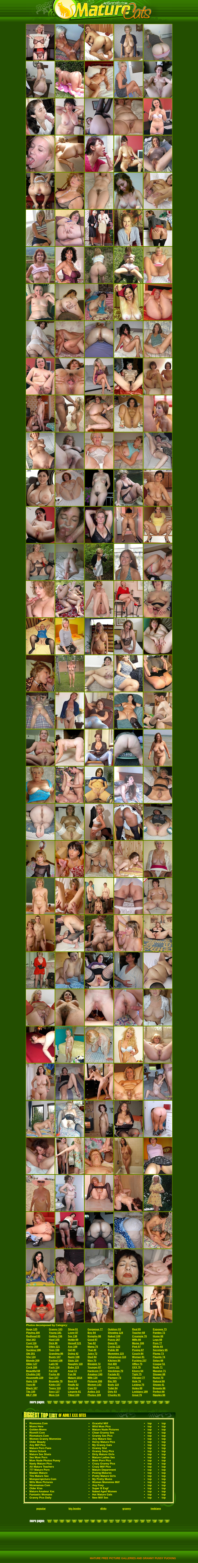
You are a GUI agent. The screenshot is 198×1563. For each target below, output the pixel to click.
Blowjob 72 (94, 1364)
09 (99, 1402)
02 (55, 1402)
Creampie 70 (139, 1336)
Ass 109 (72, 1346)
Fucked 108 (55, 1360)
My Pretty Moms (102, 1479)
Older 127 (31, 1364)
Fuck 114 (54, 1367)
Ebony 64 (137, 1371)
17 (148, 1402)
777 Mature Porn (39, 1469)
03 (61, 1402)
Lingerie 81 (74, 1391)
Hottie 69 (73, 1339)
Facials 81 (114, 1374)
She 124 (31, 1357)
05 (74, 1402)
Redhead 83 (33, 1336)
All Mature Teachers (41, 1466)
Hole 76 (136, 1381)
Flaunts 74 (159, 1357)
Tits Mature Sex (39, 1476)
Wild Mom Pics (101, 1426)
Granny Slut (99, 1448)
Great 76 (137, 1395)
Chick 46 (73, 1388)
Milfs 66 (136, 1339)
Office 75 (137, 1364)
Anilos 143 (94, 1391)
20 (167, 1402)
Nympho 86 (94, 1336)
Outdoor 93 (114, 1329)
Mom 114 (54, 1395)
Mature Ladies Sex (103, 1457)
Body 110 (113, 1384)
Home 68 (158, 1336)
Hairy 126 (31, 1381)
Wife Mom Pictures (41, 1482)
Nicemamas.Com (39, 1485)
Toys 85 (30, 1384)
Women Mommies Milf (106, 1482)
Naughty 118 (75, 1364)
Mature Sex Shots (40, 1454)
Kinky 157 (54, 1384)
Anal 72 (72, 1371)
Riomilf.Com (37, 1432)
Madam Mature (38, 1472)
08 (92, 1402)
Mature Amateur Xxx (41, 1491)
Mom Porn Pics (101, 1460)
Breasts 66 (159, 1388)
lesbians (156, 1508)
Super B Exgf (100, 1488)
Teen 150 (54, 1350)
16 (142, 1402)
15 (136, 1402)
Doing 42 (73, 1353)
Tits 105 (30, 1391)
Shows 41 (158, 1384)
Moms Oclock (37, 1451)
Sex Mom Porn (38, 1457)
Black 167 (32, 1388)
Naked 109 (114, 1336)
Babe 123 (73, 1367)
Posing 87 (138, 1350)
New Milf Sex (100, 1497)
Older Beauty (37, 1441)
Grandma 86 (56, 1353)
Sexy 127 (54, 1391)
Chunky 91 (114, 1395)
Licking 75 (138, 1384)
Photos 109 (94, 1395)
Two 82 (92, 1343)
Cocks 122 (114, 1346)
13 (123, 1402)
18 (154, 1402)
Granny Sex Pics (102, 1435)
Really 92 (73, 1384)
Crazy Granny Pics (103, 1463)
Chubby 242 (33, 1374)
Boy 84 (92, 1332)
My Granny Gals (102, 1445)
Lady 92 (53, 1364)
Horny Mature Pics (103, 1441)
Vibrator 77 (138, 1377)
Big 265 (112, 1381)
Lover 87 (73, 1332)
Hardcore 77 (95, 1371)
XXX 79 (136, 1367)
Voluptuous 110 (117, 1357)
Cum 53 (92, 1388)
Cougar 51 (159, 1364)
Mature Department (104, 1469)
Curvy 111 (113, 1367)
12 (117, 1402)
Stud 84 (92, 1357)
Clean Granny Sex (103, 1432)
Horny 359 (32, 1346)
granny (126, 1508)
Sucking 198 (33, 1350)
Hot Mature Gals (102, 1494)
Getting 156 (55, 1336)
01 (49, 1402)
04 (68, 1402)
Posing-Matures (102, 1472)
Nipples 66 (159, 1395)
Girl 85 (71, 1350)
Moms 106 (138, 1343)
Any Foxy (98, 1485)
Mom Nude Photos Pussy (44, 1460)
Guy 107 (53, 1377)
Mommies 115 (116, 1353)
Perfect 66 (159, 1391)
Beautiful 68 (33, 1371)
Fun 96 (72, 1374)
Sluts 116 (73, 1360)
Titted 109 (73, 1395)
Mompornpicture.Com (42, 1479)
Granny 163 (55, 1329)
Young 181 (55, 1332)
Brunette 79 (55, 1381)
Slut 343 (31, 1339)
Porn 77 (157, 1343)
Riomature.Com (39, 1435)
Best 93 (72, 1381)
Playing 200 (33, 1332)
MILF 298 (31, 1395)
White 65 (158, 1346)
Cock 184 (31, 1367)
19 (160, 1402)
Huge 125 (31, 1329)
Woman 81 (138, 1357)
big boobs (75, 1508)
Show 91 (73, 1329)
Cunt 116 (31, 1343)
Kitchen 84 (114, 1360)
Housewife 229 (34, 1377)
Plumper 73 (114, 1377)
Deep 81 (112, 1343)
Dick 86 (53, 1343)
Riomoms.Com (38, 1423)
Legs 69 (157, 1339)
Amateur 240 (95, 1374)
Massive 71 (159, 1371)
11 (111, 1402)
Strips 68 (158, 1360)
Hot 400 (112, 1364)
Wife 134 (92, 1377)
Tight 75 (137, 1374)
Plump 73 (158, 1353)
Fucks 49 (54, 1374)
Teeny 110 (55, 1388)
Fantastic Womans (40, 1494)
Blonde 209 (32, 1360)
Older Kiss (35, 1488)
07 (86, 1402)
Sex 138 (72, 1336)
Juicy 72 (92, 1353)
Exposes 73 (160, 1329)
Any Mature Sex (102, 1438)
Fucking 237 (139, 1360)
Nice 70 (92, 1360)
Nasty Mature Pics (40, 1463)
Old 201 (30, 1353)
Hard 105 (54, 1339)
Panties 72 (159, 1332)
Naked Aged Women (104, 1491)
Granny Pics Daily (40, 1497)
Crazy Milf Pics (101, 1466)
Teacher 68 (138, 1332)
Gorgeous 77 (95, 1329)
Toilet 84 (113, 1388)
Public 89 (113, 1350)
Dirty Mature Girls (103, 1454)
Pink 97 (136, 1346)
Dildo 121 (54, 1346)
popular (41, 1508)
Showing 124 (115, 1332)
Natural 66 (159, 1381)
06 (80, 1402)
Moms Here (36, 1426)
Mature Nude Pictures (105, 1429)
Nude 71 (158, 1367)
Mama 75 (93, 1346)
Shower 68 (159, 1374)
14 (130, 1402)
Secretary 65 (160, 1350)
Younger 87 (94, 1367)
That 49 (92, 1350)
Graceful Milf (100, 1423)
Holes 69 (137, 1388)
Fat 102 (53, 1371)
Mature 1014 (75, 1377)
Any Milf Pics (37, 1445)
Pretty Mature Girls (104, 1476)
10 (105, 1402)
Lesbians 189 (140, 1391)
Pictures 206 (95, 1381)
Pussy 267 (114, 1339)
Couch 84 (137, 1353)
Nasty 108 (74, 1357)
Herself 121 (74, 1343)
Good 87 (92, 1339)
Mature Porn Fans (40, 1448)
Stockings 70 (115, 1371)
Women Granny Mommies (45, 1438)
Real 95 (136, 1329)
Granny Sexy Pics (103, 1451)
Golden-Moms (38, 1429)
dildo (103, 1508)
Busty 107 (55, 1357)
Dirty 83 (112, 1391)
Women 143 (94, 1384)
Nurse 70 (158, 1377)
